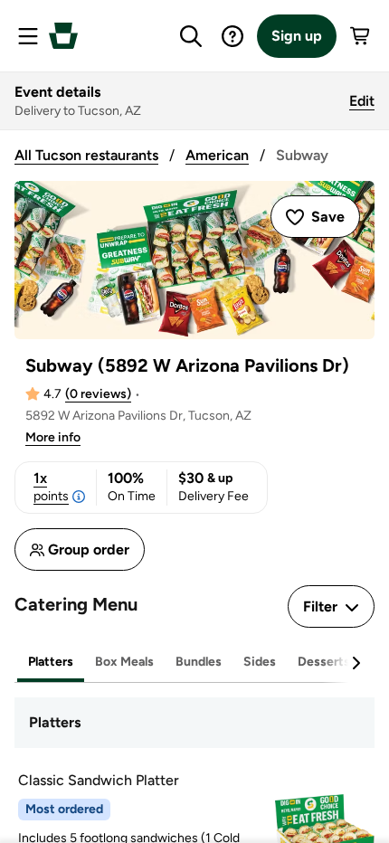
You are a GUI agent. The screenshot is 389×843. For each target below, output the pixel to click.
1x (51, 486)
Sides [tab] (259, 661)
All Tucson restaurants (86, 155)
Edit (362, 100)
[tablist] (194, 662)
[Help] (232, 36)
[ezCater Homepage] (63, 36)
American (217, 155)
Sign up (296, 35)
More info (53, 437)
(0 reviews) (98, 394)
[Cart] (361, 36)
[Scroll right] (355, 663)
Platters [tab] (50, 661)
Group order (88, 549)
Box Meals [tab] (124, 661)
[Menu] (28, 36)
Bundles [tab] (199, 661)
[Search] (191, 36)
